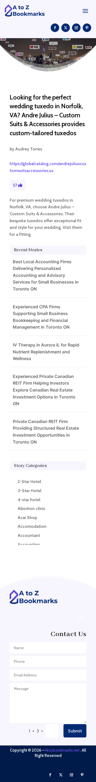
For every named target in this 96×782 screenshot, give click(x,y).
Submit (75, 730)
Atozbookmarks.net (62, 750)
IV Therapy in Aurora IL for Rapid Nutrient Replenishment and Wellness (46, 351)
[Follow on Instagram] (76, 27)
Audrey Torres (28, 148)
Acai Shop (27, 517)
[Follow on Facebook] (55, 27)
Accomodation (32, 526)
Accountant (29, 535)
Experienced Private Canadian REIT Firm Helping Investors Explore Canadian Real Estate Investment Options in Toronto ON (44, 390)
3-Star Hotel (29, 490)
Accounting (29, 544)
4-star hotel (29, 499)
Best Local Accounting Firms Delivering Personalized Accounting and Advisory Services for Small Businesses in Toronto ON (46, 275)
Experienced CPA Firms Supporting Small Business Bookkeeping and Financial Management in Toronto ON (41, 317)
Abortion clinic (32, 508)
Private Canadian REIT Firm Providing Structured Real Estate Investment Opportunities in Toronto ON (46, 432)
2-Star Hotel (29, 481)
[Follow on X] (65, 27)
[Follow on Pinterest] (87, 27)
